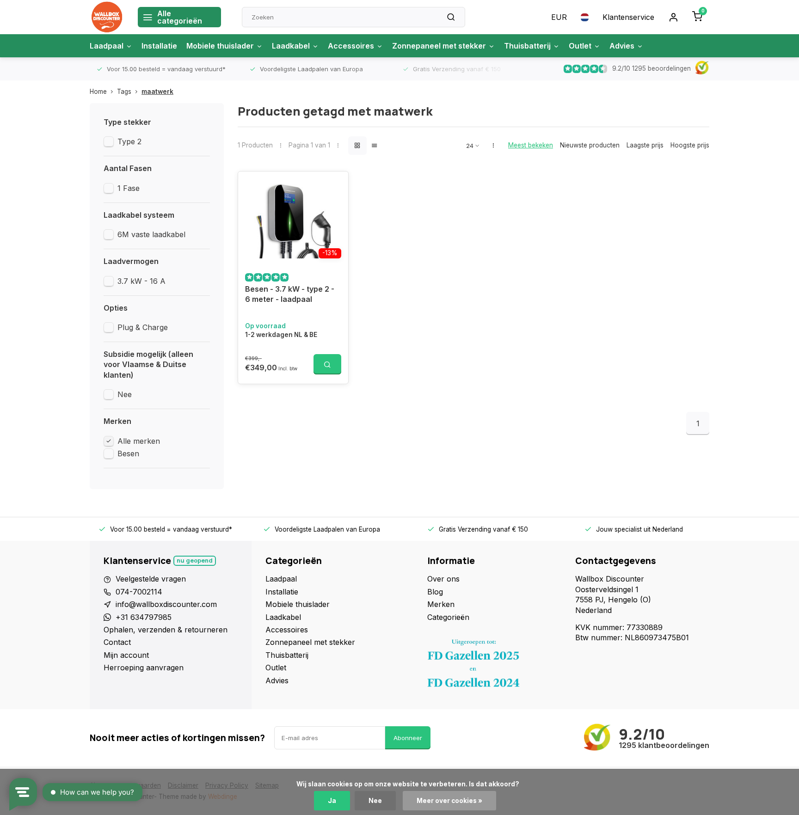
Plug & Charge (142, 327)
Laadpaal (106, 45)
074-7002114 (139, 591)
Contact (117, 642)
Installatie (159, 45)
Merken (441, 604)
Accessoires (351, 45)
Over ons (443, 578)
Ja (332, 800)
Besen (128, 453)
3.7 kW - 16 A (141, 281)
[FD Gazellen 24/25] (494, 665)
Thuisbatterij (527, 45)
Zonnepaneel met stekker (439, 45)
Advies (621, 45)
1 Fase (128, 188)
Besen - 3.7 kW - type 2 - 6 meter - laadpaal (289, 294)
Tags (124, 91)
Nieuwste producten (590, 145)
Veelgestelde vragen (151, 578)
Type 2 (129, 141)
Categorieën (448, 617)
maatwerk (157, 91)
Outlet (580, 45)
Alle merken (138, 441)
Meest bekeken (530, 145)
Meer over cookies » (449, 800)
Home (98, 91)
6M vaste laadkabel (151, 234)
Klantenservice (628, 17)
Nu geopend (195, 560)
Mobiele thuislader (220, 45)
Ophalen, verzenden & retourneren (165, 629)
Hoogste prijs (689, 145)
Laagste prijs (645, 145)
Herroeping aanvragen (144, 667)
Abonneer (407, 737)
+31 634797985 (144, 617)
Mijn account (126, 655)
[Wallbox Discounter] (107, 17)
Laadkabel (291, 45)
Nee (124, 394)
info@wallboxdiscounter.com (166, 604)
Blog (435, 591)
